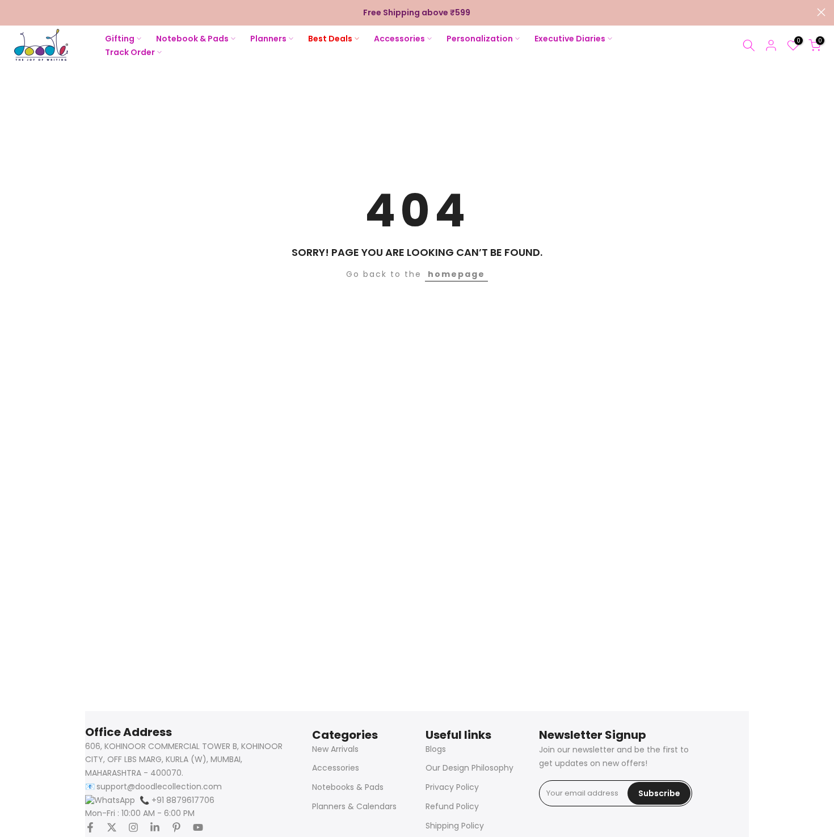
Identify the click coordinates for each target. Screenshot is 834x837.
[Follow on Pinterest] (176, 827)
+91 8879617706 (177, 800)
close (13, 12)
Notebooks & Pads (348, 787)
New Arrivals (335, 749)
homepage (456, 274)
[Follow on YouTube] (198, 827)
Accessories (335, 768)
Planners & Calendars (354, 806)
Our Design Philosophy (469, 768)
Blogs (436, 749)
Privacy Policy (452, 787)
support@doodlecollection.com (159, 786)
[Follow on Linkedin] (155, 827)
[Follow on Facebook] (90, 827)
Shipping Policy (455, 826)
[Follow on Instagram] (133, 827)
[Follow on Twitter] (112, 827)
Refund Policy (452, 806)
